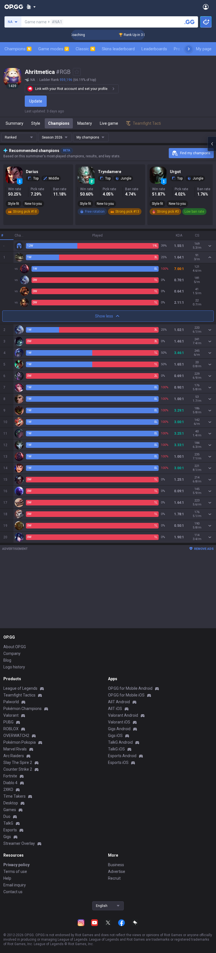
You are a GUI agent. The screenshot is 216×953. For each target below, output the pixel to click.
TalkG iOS (116, 749)
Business (116, 865)
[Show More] (31, 6)
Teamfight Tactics (19, 695)
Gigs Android (119, 729)
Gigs (7, 836)
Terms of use (15, 871)
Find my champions (195, 153)
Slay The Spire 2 (17, 762)
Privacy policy (16, 865)
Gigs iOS (115, 735)
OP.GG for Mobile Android (130, 688)
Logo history (14, 667)
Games (9, 809)
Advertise (116, 871)
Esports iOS (118, 762)
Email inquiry (14, 885)
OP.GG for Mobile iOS (126, 695)
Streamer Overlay (19, 843)
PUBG (8, 722)
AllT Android (119, 702)
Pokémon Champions (22, 708)
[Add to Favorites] (77, 72)
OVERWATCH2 (16, 735)
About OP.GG (14, 647)
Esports (10, 830)
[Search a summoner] (189, 22)
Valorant (11, 715)
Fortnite (10, 776)
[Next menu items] (189, 49)
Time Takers (14, 796)
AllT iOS (115, 708)
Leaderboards (154, 48)
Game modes (53, 48)
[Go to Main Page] (13, 6)
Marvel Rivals (15, 749)
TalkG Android (120, 742)
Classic (85, 48)
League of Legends (20, 688)
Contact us (12, 892)
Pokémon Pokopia (19, 742)
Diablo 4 (10, 782)
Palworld (11, 702)
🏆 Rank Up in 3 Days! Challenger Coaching (144, 35)
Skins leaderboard (118, 48)
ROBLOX (11, 729)
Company (12, 653)
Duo (6, 816)
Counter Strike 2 (17, 769)
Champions (17, 48)
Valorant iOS (119, 722)
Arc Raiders (13, 756)
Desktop (10, 803)
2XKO (8, 789)
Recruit (114, 878)
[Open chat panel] (212, 144)
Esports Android (122, 756)
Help (7, 878)
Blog (7, 660)
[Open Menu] (206, 6)
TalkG (8, 823)
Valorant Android (123, 715)
